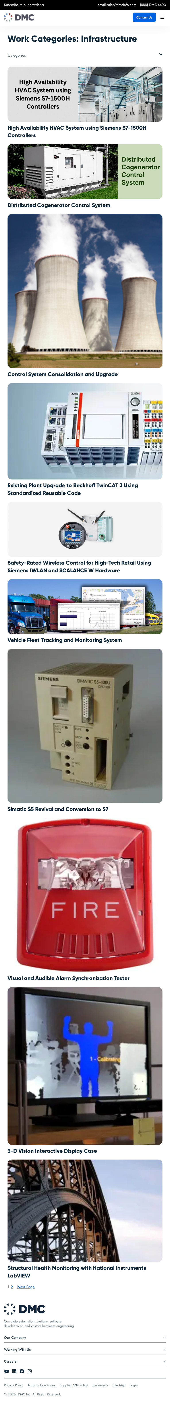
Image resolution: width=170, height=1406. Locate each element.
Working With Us (17, 1349)
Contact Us (144, 17)
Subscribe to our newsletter (24, 4)
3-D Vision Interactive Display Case (52, 1151)
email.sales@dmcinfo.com (117, 4)
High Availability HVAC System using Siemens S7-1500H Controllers (77, 132)
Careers (10, 1361)
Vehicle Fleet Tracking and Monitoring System (65, 640)
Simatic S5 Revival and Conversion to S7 (58, 809)
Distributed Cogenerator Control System (59, 205)
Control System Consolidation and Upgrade (63, 374)
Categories (17, 55)
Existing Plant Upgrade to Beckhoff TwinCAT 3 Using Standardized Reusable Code (73, 489)
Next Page (26, 1287)
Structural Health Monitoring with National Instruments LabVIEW (77, 1272)
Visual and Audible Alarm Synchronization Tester (68, 978)
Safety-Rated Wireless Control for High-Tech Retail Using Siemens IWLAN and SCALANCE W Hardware (79, 566)
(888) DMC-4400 (153, 4)
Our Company (15, 1337)
